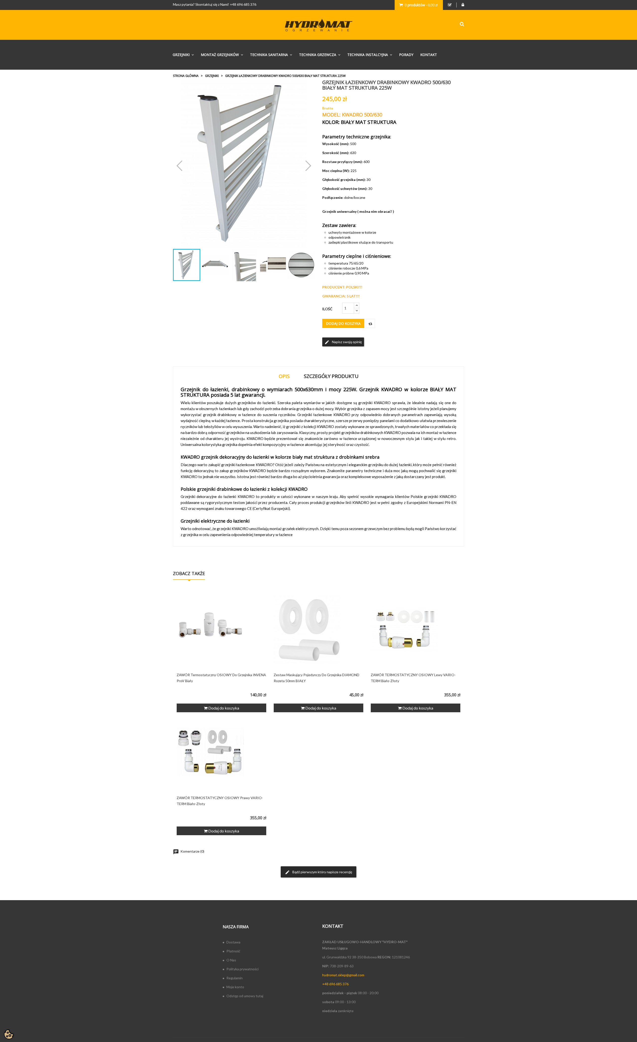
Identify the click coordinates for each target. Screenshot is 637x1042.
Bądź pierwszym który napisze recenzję (318, 872)
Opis (284, 376)
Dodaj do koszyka (343, 323)
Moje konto (235, 987)
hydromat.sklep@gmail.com (343, 975)
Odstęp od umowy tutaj (244, 996)
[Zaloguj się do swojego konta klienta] (463, 5)
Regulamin (234, 978)
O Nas (231, 960)
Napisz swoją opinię (343, 342)
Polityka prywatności (242, 969)
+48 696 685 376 (243, 4)
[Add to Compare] (370, 323)
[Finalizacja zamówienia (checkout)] (450, 5)
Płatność (233, 951)
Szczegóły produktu (331, 376)
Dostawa (233, 942)
